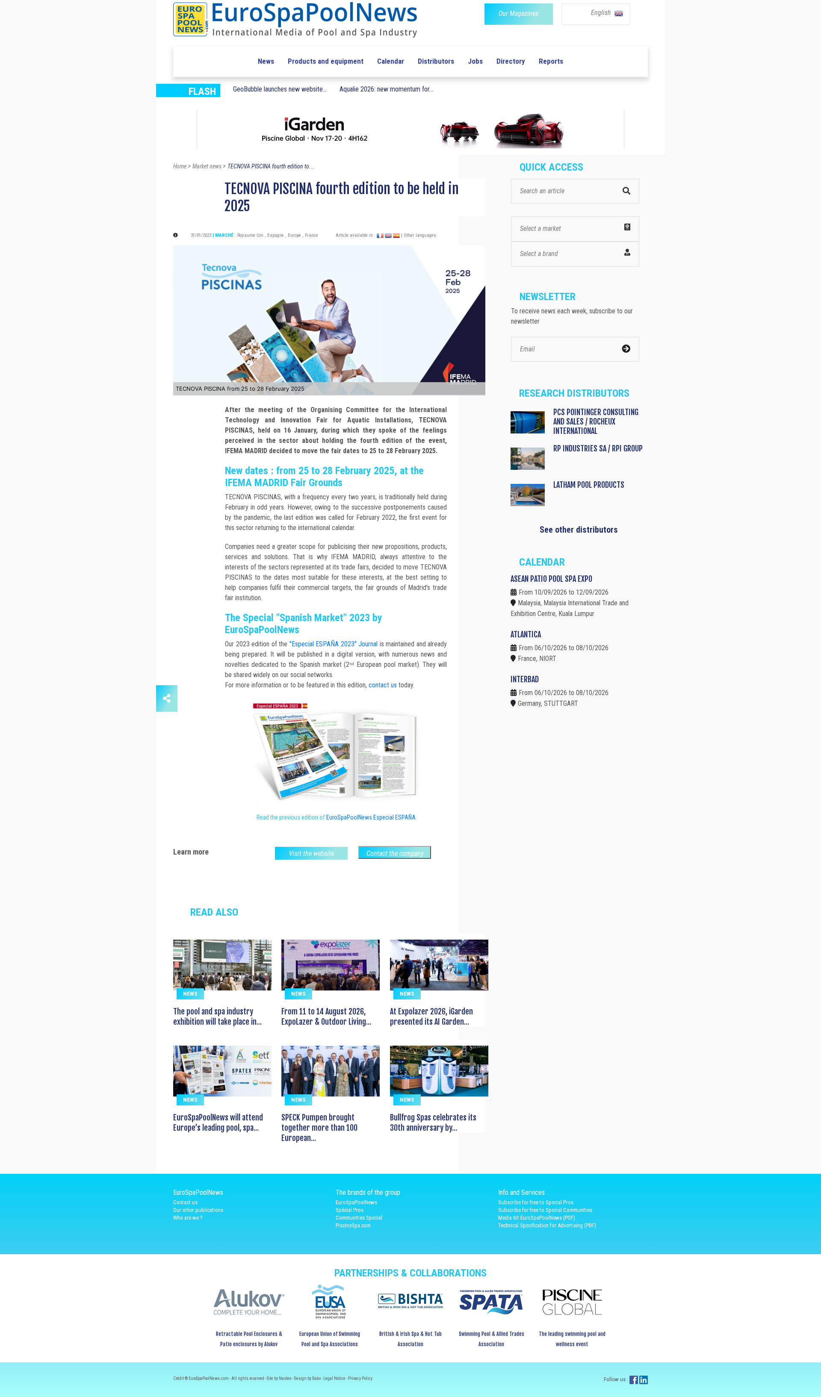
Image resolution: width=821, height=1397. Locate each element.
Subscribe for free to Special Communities (545, 1210)
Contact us (185, 1202)
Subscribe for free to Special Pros (535, 1202)
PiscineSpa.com (353, 1225)
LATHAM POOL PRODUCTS (588, 484)
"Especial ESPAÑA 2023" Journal (333, 644)
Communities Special (359, 1217)
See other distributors (579, 530)
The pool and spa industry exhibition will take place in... (217, 1016)
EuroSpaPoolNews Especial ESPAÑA (371, 817)
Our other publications (198, 1210)
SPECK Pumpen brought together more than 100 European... (319, 1128)
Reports (551, 61)
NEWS (190, 993)
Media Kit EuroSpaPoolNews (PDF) (536, 1217)
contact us (383, 685)
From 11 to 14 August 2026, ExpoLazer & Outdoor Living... (326, 1016)
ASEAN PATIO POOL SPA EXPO (551, 579)
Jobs (475, 61)
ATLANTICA (526, 634)
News (266, 61)
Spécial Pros (349, 1210)
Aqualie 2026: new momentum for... (386, 89)
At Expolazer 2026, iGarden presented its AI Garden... (431, 1016)
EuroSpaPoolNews (356, 1202)
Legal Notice (334, 1378)
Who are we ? (188, 1217)
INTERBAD (525, 679)
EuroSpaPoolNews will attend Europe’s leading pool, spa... (218, 1122)
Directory (510, 61)
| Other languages (418, 235)
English (602, 13)
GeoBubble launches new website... (280, 89)
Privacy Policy (360, 1378)
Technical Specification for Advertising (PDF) (547, 1225)
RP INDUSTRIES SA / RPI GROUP (598, 448)
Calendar (390, 61)
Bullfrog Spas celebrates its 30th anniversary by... (433, 1122)
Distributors (436, 61)
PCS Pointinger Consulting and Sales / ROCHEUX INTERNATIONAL (595, 421)
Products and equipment (325, 61)
